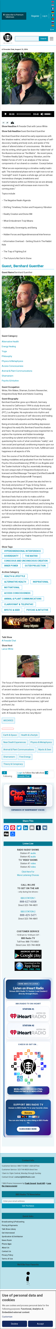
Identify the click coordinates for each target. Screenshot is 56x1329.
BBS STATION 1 (28, 898)
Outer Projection (35, 566)
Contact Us (6, 1251)
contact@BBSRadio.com (24, 1177)
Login (19, 773)
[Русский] (53, 22)
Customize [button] (7, 1317)
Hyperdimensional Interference (22, 551)
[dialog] (28, 1310)
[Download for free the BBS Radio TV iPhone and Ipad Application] (28, 966)
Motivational (12, 587)
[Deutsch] (53, 12)
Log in (44, 16)
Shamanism (7, 376)
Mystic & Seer (12, 610)
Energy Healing (9, 346)
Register (35, 16)
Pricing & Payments (10, 1225)
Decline (14, 1324)
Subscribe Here (28, 1129)
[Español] (53, 25)
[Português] (53, 19)
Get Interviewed (8, 1233)
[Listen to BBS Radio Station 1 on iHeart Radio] (28, 1016)
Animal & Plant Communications (17, 371)
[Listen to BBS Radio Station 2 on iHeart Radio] (28, 1032)
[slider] (24, 114)
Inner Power (11, 566)
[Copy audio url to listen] (7, 122)
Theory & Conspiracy (13, 764)
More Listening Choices (28, 875)
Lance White (7, 649)
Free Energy (25, 757)
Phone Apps (6, 1244)
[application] (28, 114)
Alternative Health (10, 341)
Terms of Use (7, 1259)
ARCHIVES (8, 720)
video (33, 863)
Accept (40, 1324)
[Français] (53, 8)
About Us (5, 1248)
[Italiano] (53, 15)
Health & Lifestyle (14, 576)
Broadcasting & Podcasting (13, 1222)
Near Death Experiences (14, 742)
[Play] (5, 114)
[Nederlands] (53, 5)
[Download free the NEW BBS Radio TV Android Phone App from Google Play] (28, 954)
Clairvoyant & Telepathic (18, 604)
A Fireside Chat (9, 640)
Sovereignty (11, 556)
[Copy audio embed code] (3, 122)
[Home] (8, 38)
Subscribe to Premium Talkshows (14, 16)
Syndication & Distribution (12, 1237)
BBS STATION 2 (28, 911)
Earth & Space (10, 735)
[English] (53, 2)
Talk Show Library (9, 1229)
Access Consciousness (12, 366)
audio (33, 853)
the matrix (31, 556)
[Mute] (41, 114)
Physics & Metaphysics (12, 361)
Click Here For (28, 872)
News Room (7, 1240)
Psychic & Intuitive (10, 381)
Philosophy (7, 356)
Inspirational (41, 582)
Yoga (4, 351)
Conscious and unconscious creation (26, 561)
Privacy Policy (7, 1255)
